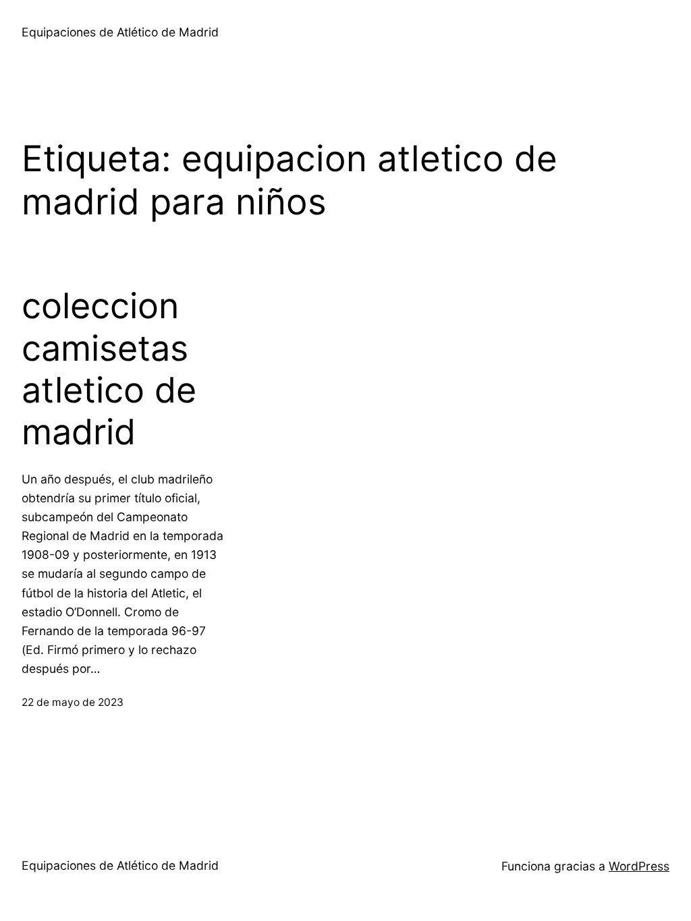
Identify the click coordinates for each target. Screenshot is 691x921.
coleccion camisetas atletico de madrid (109, 369)
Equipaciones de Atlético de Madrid (120, 32)
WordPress (639, 866)
